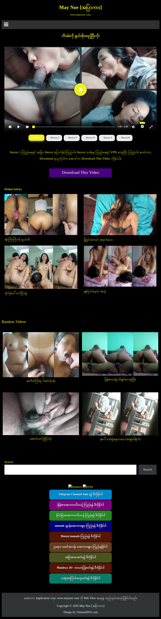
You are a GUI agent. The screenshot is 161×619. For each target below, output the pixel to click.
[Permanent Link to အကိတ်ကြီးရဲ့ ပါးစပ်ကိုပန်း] (41, 354)
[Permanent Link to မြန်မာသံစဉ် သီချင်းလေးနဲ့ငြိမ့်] (120, 354)
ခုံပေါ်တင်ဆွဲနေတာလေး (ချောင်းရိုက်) (120, 439)
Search (8, 462)
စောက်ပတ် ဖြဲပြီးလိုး (41, 439)
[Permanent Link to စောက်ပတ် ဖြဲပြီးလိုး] (41, 413)
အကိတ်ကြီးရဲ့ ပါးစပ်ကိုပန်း (40, 381)
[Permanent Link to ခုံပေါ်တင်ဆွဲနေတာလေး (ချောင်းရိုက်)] (120, 414)
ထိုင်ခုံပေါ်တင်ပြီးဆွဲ (15, 293)
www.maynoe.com (68, 598)
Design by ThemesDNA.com (81, 612)
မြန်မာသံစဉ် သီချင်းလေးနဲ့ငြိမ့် (120, 379)
